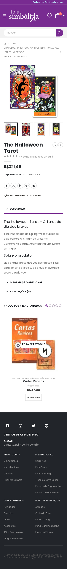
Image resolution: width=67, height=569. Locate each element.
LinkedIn (20, 186)
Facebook (7, 186)
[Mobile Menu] (4, 16)
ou (48, 2)
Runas (52, 378)
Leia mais (35, 397)
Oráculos (34, 378)
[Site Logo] (24, 15)
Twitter (13, 186)
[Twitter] (33, 426)
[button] (8, 91)
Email (34, 186)
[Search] (59, 32)
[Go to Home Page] (5, 44)
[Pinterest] (46, 426)
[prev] (55, 144)
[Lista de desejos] (49, 15)
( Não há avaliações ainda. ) (36, 156)
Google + (27, 186)
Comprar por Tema (20, 378)
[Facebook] (7, 426)
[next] (60, 144)
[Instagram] (20, 426)
